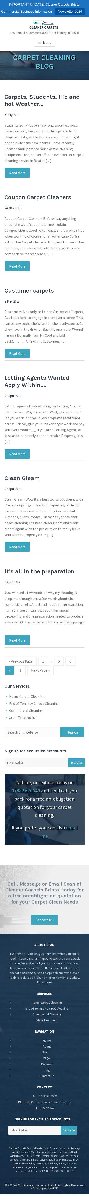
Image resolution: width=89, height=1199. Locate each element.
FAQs (46, 1058)
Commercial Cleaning (26, 710)
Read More (17, 173)
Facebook (47, 1108)
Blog (47, 1070)
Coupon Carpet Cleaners (38, 197)
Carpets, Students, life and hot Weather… (42, 100)
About (47, 1046)
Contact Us (46, 1076)
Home (47, 1040)
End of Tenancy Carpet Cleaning (34, 703)
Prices (46, 1052)
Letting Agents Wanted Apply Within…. (37, 381)
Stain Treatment (22, 717)
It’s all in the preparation (39, 571)
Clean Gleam (22, 478)
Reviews (47, 1064)
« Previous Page (20, 662)
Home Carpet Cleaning (27, 696)
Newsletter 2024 (70, 11)
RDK (55, 1188)
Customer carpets (29, 290)
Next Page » (40, 671)
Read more (44, 982)
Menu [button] (47, 42)
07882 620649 (26, 790)
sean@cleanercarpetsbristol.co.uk (47, 1102)
